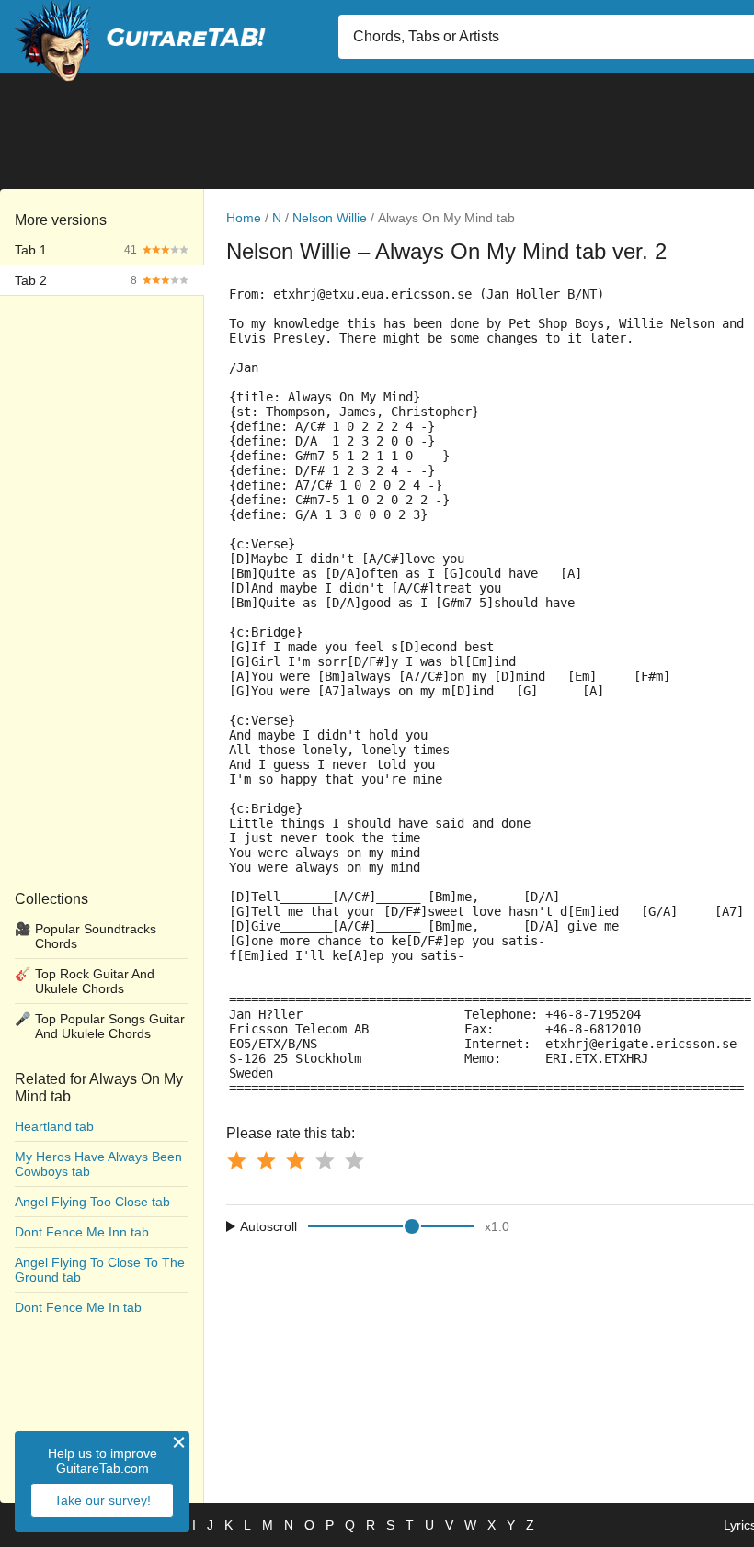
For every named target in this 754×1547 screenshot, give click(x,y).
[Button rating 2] (265, 1160)
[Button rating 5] (354, 1160)
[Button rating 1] (236, 1160)
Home (243, 217)
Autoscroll (268, 1226)
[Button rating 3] (295, 1160)
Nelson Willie (329, 217)
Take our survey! (102, 1500)
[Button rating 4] (324, 1160)
